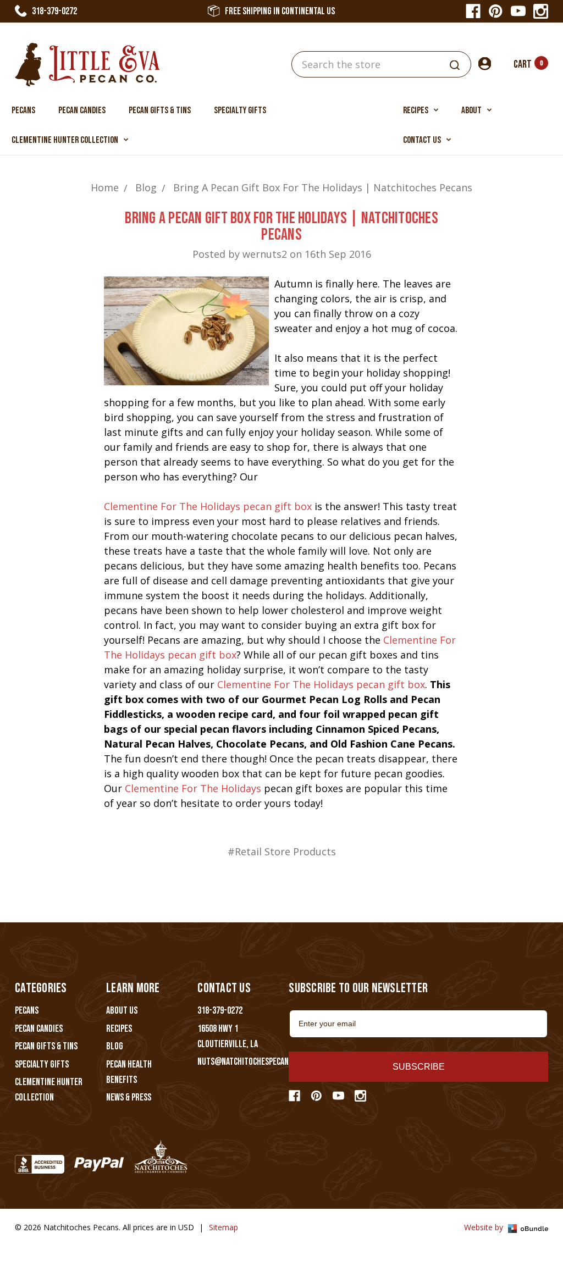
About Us (121, 1010)
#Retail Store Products (282, 851)
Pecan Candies (82, 110)
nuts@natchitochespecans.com (252, 1062)
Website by (484, 1227)
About (472, 110)
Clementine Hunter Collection (66, 140)
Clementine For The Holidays (193, 788)
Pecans (23, 110)
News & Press (128, 1097)
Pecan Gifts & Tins (160, 110)
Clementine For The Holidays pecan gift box (208, 506)
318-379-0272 (54, 11)
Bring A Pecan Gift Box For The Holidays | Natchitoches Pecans (281, 226)
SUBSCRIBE (419, 1066)
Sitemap (223, 1227)
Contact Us (423, 140)
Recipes (416, 110)
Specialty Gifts (240, 110)
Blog (114, 1046)
